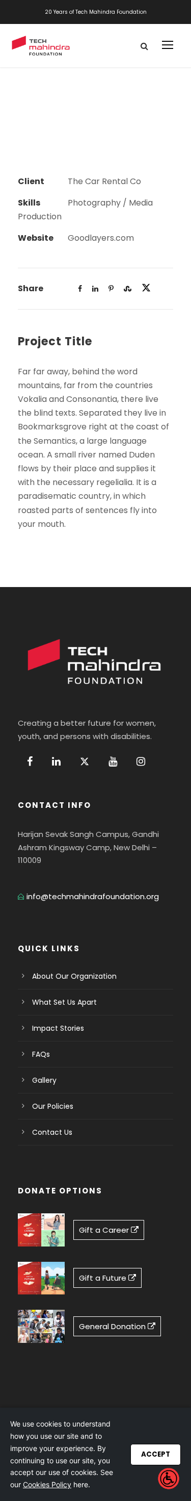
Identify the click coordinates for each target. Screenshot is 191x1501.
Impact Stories (58, 1028)
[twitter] (84, 761)
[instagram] (141, 761)
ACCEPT (155, 1454)
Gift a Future (103, 1278)
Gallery (44, 1080)
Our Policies (52, 1106)
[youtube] (112, 761)
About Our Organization (74, 976)
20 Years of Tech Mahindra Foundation (96, 12)
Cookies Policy (47, 1484)
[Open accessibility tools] (168, 1478)
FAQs (41, 1054)
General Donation (113, 1326)
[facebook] (30, 761)
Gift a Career (105, 1230)
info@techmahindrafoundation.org (92, 896)
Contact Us (52, 1132)
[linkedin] (56, 761)
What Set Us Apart (64, 1002)
